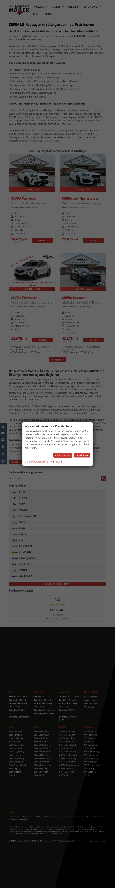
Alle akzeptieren (62, 455)
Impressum (56, 461)
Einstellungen (81, 455)
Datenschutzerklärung (36, 461)
